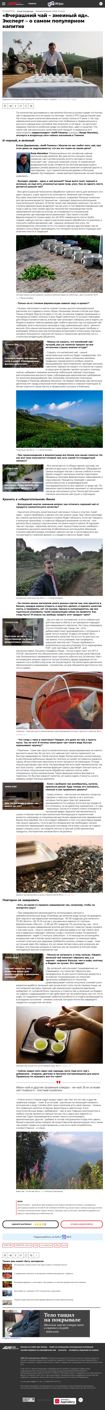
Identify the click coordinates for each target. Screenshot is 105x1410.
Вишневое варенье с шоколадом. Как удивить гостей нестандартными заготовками (50, 1282)
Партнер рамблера (44, 1400)
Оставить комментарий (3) (82, 1224)
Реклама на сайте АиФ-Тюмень (34, 1347)
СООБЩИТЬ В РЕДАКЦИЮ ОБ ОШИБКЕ (84, 1350)
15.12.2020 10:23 (8, 11)
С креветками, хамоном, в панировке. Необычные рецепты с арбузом (43, 1274)
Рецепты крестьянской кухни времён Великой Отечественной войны (43, 1300)
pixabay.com (21, 735)
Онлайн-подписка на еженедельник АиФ (38, 1350)
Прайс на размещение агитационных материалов (71, 1347)
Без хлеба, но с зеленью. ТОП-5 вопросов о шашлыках (37, 1291)
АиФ (74, 99)
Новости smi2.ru (11, 1338)
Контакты (62, 1350)
